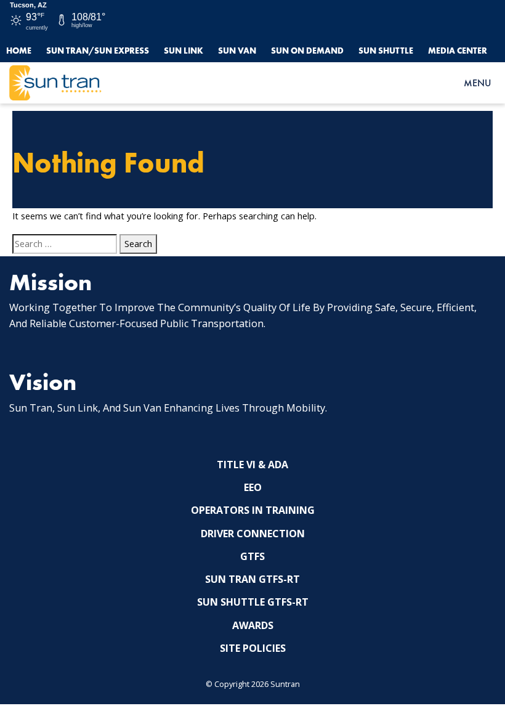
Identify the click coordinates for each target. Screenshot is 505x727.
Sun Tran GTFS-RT (252, 579)
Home (18, 50)
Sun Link (183, 50)
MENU (477, 82)
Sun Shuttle (385, 50)
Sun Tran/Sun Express (97, 50)
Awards (252, 625)
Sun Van (237, 50)
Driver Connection (253, 533)
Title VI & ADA (252, 464)
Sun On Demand (307, 50)
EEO (253, 487)
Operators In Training (253, 510)
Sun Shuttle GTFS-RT (253, 602)
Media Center (457, 50)
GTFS (252, 556)
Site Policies (253, 648)
